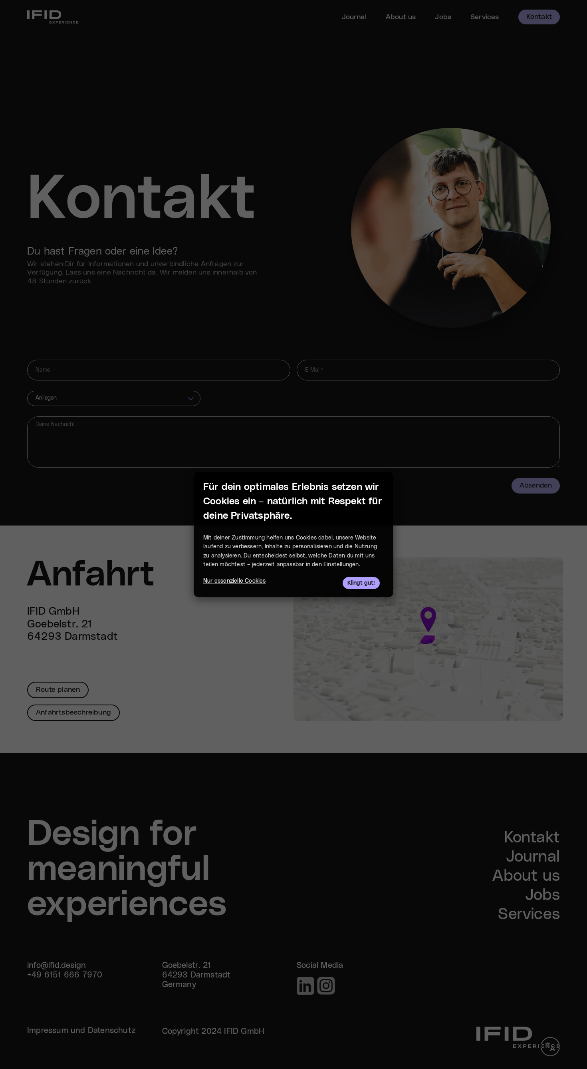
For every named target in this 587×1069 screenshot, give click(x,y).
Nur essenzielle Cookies (234, 581)
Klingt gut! (361, 583)
